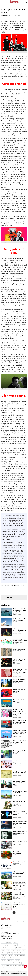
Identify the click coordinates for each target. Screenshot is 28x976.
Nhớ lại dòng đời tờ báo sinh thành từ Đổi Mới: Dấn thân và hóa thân (19, 732)
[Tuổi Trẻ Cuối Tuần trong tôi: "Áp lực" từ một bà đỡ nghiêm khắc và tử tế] (6, 713)
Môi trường (4, 952)
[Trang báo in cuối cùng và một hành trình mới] (6, 774)
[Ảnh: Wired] (14, 34)
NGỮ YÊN (14, 854)
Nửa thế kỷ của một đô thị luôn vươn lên (19, 872)
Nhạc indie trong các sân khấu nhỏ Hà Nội (19, 680)
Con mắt (15, 942)
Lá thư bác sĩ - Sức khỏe (16, 950)
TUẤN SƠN (15, 834)
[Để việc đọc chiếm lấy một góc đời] (6, 693)
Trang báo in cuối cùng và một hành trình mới (19, 771)
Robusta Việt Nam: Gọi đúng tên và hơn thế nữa (19, 782)
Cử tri (24, 585)
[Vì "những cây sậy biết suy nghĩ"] (6, 754)
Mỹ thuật (10, 952)
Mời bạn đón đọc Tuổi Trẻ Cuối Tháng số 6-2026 (19, 904)
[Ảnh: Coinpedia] (14, 227)
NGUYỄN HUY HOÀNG (17, 843)
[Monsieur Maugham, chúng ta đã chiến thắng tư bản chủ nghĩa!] (6, 642)
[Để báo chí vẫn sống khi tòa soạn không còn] (6, 835)
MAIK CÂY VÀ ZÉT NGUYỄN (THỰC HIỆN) (19, 674)
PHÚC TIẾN (15, 735)
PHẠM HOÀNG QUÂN (16, 631)
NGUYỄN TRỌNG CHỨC (17, 763)
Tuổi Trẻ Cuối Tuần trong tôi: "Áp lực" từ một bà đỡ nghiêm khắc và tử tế (20, 712)
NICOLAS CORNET (16, 702)
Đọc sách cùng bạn (10, 967)
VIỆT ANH (15, 888)
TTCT (14, 773)
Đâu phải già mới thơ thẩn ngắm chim (19, 802)
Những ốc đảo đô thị (19, 649)
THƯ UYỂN (15, 643)
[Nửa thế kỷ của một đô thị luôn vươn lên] (6, 875)
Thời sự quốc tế (10, 960)
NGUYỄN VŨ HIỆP (16, 682)
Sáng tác (16, 955)
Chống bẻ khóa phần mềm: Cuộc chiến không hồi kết (20, 813)
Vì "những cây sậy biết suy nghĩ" (19, 751)
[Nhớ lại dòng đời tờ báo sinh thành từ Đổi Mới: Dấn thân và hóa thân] (6, 734)
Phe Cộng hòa (4, 587)
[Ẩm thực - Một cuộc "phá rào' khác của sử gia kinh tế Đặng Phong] (6, 896)
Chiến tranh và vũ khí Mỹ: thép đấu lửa (19, 619)
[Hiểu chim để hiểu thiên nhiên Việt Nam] (6, 794)
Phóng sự (10, 955)
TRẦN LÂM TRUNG (16, 863)
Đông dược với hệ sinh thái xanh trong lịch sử (19, 629)
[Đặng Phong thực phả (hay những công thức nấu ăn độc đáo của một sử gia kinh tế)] (6, 885)
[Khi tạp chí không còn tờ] (6, 845)
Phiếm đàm (4, 955)
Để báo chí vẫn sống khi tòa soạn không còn (20, 832)
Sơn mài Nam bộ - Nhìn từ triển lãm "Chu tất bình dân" (19, 660)
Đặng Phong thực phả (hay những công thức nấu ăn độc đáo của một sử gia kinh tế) (20, 884)
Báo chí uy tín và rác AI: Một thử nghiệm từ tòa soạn (20, 823)
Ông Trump (7, 585)
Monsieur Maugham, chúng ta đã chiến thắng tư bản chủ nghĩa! (20, 640)
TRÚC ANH (15, 826)
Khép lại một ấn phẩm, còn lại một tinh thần (19, 721)
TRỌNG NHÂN (15, 794)
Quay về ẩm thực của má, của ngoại (19, 852)
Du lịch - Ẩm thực (5, 947)
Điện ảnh (21, 965)
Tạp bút (19, 962)
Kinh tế (8, 950)
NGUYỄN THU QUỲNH (17, 650)
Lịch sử (24, 950)
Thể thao (3, 960)
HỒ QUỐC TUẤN (16, 874)
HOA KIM (14, 815)
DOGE (11, 585)
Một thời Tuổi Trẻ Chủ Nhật (19, 761)
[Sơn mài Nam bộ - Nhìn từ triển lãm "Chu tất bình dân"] (6, 662)
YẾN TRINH (15, 785)
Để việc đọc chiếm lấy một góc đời (19, 690)
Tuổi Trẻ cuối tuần (12, 962)
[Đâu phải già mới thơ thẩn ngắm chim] (6, 805)
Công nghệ (15, 945)
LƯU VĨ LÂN (15, 743)
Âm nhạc (9, 965)
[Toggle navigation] (2, 2)
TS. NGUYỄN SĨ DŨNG (17, 723)
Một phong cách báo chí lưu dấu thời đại (20, 741)
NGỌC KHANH (15, 804)
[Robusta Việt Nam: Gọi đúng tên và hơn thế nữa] (6, 784)
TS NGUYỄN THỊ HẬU (16, 715)
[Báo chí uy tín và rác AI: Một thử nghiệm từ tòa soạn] (6, 825)
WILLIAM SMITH (16, 897)
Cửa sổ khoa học (22, 945)
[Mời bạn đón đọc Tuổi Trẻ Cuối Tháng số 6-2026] (6, 906)
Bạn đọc (3, 942)
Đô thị (3, 967)
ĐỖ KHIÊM (15, 613)
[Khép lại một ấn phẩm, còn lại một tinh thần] (6, 724)
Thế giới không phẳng (17, 957)
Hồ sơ (14, 6)
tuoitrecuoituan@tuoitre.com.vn (7, 930)
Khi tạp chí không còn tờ (20, 841)
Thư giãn (3, 957)
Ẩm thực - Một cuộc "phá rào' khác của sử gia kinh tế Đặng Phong (19, 894)
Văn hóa (3, 965)
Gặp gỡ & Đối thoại (19, 947)
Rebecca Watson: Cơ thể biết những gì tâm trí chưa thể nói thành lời (20, 671)
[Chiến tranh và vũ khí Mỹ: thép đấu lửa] (6, 622)
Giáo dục (12, 947)
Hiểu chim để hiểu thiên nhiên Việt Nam (20, 792)
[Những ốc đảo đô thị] (6, 652)
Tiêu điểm (17, 960)
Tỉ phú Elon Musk (17, 585)
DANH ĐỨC (15, 621)
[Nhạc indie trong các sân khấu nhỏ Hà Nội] (6, 683)
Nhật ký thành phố (17, 952)
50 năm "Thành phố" (19, 862)
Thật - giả (9, 957)
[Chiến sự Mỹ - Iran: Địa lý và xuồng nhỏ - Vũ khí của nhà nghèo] (6, 612)
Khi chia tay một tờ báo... (18, 700)
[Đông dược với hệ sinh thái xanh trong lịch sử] (6, 632)
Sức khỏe (22, 955)
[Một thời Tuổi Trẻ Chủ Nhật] (6, 764)
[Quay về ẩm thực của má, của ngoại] (6, 855)
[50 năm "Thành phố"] (6, 865)
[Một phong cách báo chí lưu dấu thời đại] (6, 744)
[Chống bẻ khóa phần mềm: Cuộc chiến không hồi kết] (6, 815)
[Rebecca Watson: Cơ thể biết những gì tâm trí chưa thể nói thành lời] (6, 673)
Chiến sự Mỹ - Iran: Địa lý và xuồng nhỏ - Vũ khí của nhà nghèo (20, 610)
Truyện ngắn (4, 962)
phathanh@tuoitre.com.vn (6, 936)
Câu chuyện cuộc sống (6, 945)
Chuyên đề (9, 942)
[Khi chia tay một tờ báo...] (6, 703)
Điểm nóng (15, 965)
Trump (6, 58)
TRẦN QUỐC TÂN (16, 692)
